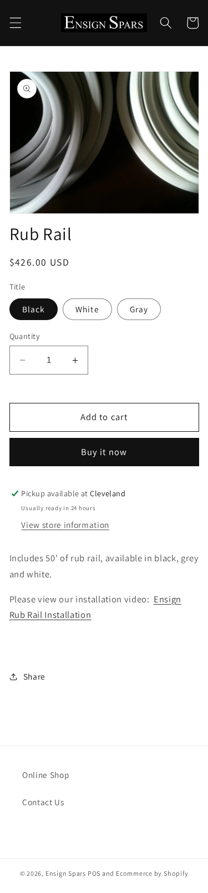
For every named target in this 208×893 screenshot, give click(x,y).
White (87, 309)
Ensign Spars (65, 873)
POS (94, 873)
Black (33, 309)
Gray (139, 309)
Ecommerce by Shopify (152, 873)
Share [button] (34, 676)
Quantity (24, 336)
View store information (65, 524)
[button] (15, 22)
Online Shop (45, 774)
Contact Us (43, 801)
